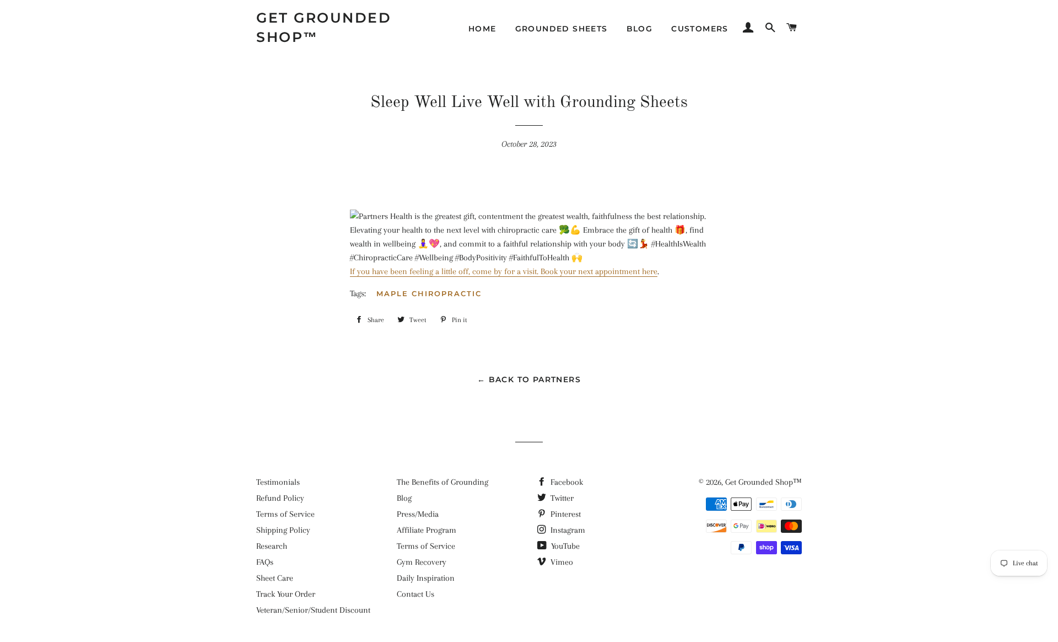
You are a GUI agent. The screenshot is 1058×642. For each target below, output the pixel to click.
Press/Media (418, 514)
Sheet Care (274, 578)
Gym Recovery (421, 562)
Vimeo (560, 562)
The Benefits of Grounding (442, 482)
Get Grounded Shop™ (323, 27)
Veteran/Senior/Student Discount (313, 610)
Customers (699, 29)
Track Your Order (285, 594)
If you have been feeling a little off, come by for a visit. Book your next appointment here (503, 271)
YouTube (564, 546)
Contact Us (415, 594)
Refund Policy (280, 498)
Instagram (566, 530)
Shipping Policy (283, 530)
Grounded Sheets (561, 29)
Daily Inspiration (426, 578)
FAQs (264, 562)
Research (271, 546)
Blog (640, 29)
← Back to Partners (529, 379)
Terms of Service (285, 514)
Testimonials (278, 482)
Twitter (561, 498)
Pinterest (564, 514)
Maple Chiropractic (429, 293)
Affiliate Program (426, 530)
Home (482, 29)
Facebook (565, 482)
